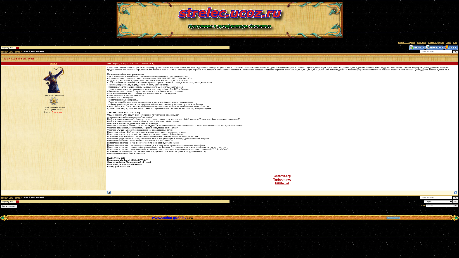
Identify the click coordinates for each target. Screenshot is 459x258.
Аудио (17, 51)
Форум (4, 51)
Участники (421, 42)
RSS (455, 42)
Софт (11, 51)
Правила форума (436, 42)
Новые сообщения (406, 42)
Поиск (448, 42)
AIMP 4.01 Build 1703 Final (33, 51)
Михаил (53, 64)
